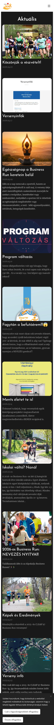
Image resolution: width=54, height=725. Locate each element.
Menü (49, 5)
